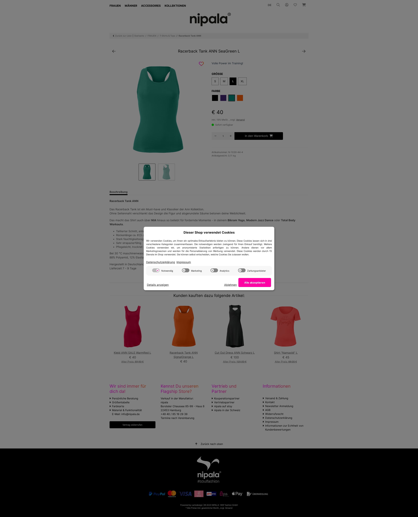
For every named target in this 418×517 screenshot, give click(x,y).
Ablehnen (230, 284)
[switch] (156, 270)
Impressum (184, 262)
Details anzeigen (158, 284)
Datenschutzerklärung (160, 262)
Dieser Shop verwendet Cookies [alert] (209, 232)
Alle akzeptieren (254, 282)
